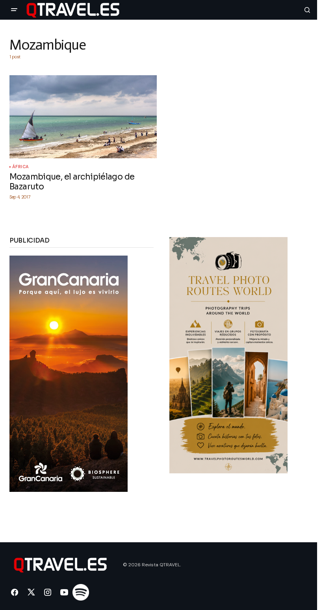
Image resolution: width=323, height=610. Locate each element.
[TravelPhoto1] (228, 354)
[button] (14, 10)
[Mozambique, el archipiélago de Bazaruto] (83, 116)
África (20, 167)
